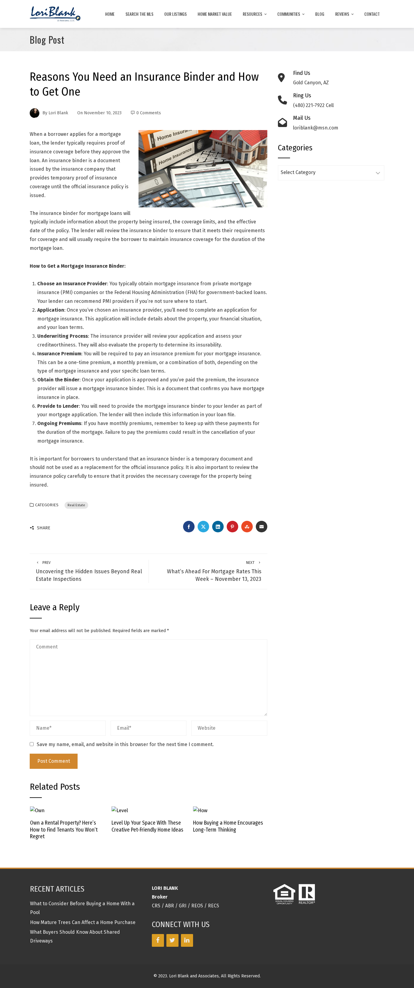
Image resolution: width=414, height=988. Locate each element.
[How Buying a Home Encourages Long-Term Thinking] (200, 810)
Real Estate (76, 505)
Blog (319, 14)
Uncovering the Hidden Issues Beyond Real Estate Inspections (89, 571)
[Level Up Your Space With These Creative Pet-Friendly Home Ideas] (120, 810)
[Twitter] (172, 940)
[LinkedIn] (187, 940)
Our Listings (175, 14)
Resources (252, 14)
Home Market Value (215, 14)
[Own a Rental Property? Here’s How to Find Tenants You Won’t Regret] (37, 810)
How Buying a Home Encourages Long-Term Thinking (228, 826)
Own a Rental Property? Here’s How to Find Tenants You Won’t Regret (64, 830)
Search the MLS (139, 14)
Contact (372, 14)
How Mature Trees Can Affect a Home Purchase (82, 922)
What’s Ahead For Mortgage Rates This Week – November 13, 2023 (214, 571)
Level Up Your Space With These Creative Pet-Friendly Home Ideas (147, 826)
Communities (288, 14)
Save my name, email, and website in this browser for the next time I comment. (125, 744)
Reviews (342, 14)
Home (110, 14)
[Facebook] (158, 940)
